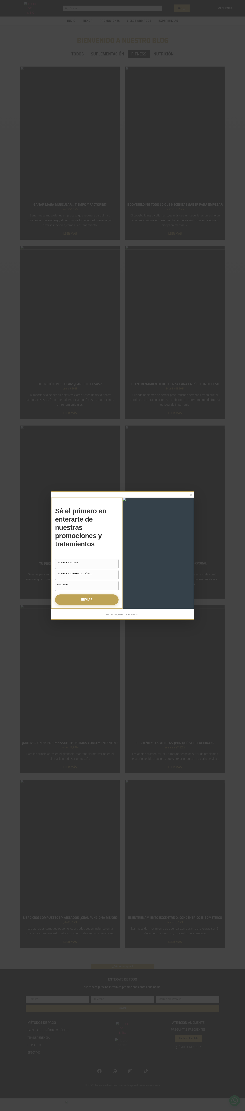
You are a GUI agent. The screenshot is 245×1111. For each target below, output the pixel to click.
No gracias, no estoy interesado (122, 614)
